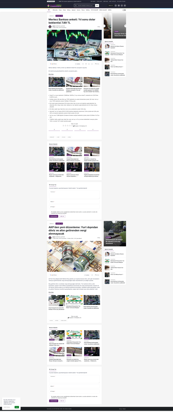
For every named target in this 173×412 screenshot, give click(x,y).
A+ (89, 63)
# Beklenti (52, 137)
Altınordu (55, 10)
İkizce (83, 10)
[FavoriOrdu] (54, 5)
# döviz (56, 320)
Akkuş (68, 10)
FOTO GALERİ (94, 10)
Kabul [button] (17, 407)
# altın (51, 320)
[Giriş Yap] (122, 5)
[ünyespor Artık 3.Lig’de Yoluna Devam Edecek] (115, 26)
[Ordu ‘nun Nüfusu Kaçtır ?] (115, 67)
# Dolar (63, 137)
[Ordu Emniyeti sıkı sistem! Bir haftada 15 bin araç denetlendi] (57, 302)
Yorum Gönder (53, 216)
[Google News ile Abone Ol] (53, 64)
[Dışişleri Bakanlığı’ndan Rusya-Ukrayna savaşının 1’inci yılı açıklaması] (74, 84)
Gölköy (88, 10)
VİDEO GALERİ (103, 10)
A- (92, 63)
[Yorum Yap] (86, 64)
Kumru (78, 10)
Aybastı (74, 10)
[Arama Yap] (116, 5)
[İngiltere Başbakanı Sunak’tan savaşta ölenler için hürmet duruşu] (92, 169)
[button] (119, 5)
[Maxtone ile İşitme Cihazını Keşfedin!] (115, 46)
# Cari (58, 137)
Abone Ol (111, 5)
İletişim (124, 408)
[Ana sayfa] (49, 10)
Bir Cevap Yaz (52, 184)
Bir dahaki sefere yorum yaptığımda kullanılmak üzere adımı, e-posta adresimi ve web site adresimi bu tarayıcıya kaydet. (74, 212)
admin (53, 26)
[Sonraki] (57, 1)
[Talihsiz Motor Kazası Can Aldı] (115, 60)
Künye (120, 408)
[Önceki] (56, 1)
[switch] (124, 10)
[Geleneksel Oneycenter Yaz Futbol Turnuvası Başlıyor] (115, 53)
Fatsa (64, 10)
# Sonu (69, 137)
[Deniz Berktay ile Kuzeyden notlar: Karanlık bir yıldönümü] (57, 84)
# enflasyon (63, 320)
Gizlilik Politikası (7, 407)
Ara (97, 5)
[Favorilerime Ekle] (83, 64)
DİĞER (109, 10)
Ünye (60, 10)
